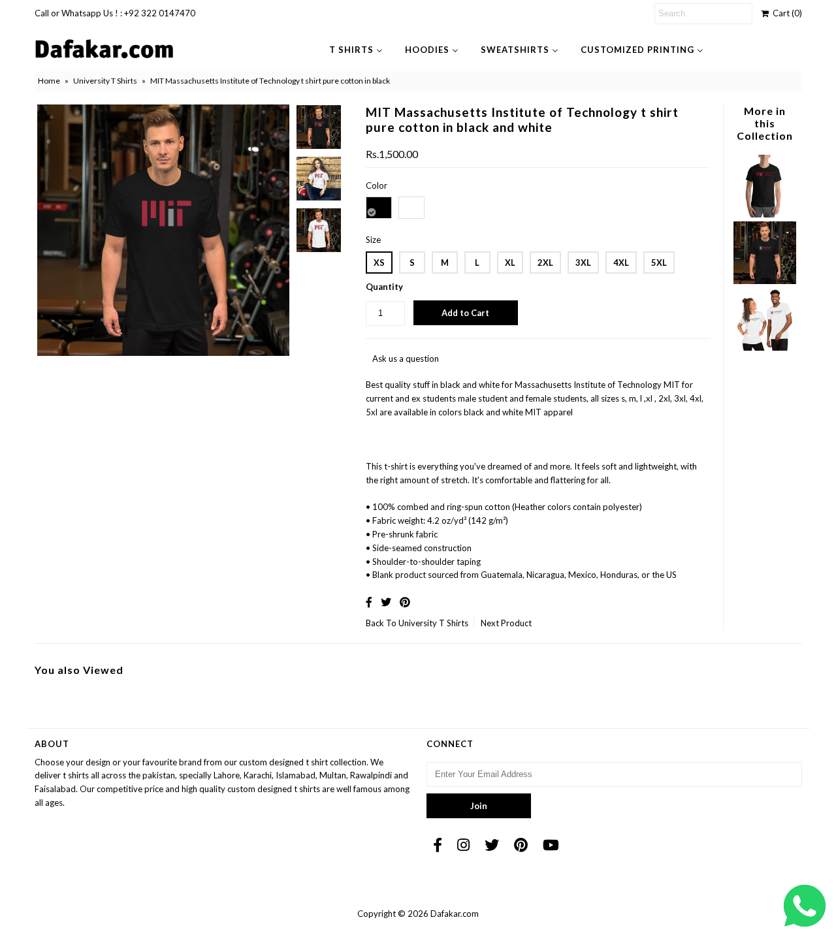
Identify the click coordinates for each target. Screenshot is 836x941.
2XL (545, 262)
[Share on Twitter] (386, 602)
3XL (583, 262)
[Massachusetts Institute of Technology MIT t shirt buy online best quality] (764, 214)
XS (379, 262)
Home (49, 81)
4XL (621, 262)
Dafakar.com (454, 913)
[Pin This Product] (405, 602)
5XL (659, 262)
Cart (785, 13)
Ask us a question (405, 358)
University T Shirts (105, 81)
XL (510, 262)
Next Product (506, 623)
